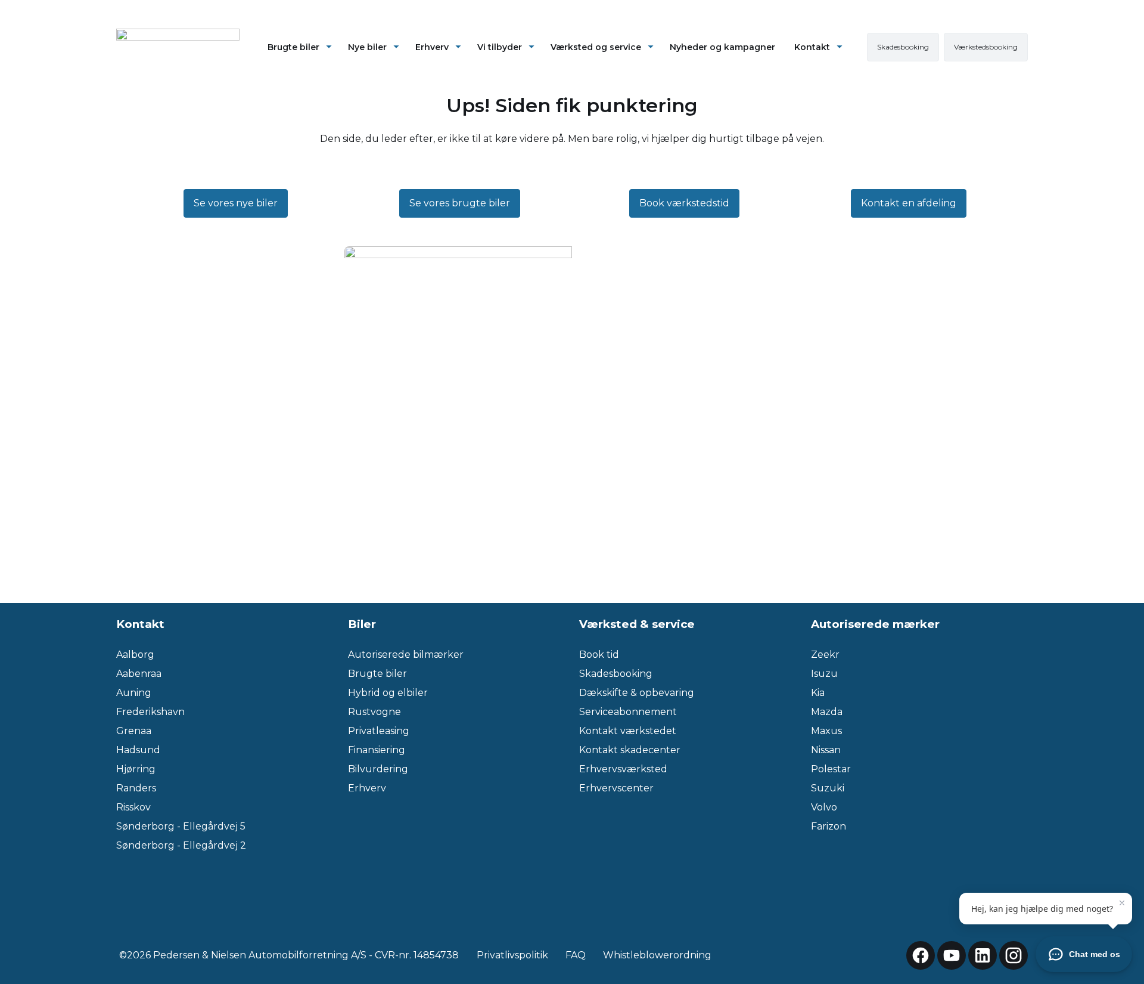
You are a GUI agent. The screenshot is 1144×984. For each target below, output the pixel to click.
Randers (136, 788)
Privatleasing (378, 731)
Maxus (826, 731)
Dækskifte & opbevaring (636, 692)
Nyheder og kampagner (722, 47)
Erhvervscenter (616, 788)
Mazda (827, 711)
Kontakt (812, 47)
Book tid (599, 654)
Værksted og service (596, 47)
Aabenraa (138, 673)
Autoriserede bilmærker (406, 654)
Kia (818, 692)
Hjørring (136, 769)
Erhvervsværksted (623, 769)
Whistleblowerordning (657, 955)
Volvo (824, 807)
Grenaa (133, 731)
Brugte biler (293, 47)
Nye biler (367, 47)
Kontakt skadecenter (629, 750)
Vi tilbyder (499, 47)
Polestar (831, 769)
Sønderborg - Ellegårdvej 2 (181, 845)
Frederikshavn (150, 711)
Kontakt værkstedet (627, 731)
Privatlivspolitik (512, 955)
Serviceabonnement (628, 711)
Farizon (828, 826)
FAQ (575, 955)
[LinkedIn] (982, 955)
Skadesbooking (615, 673)
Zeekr (825, 654)
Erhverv (432, 47)
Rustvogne (374, 711)
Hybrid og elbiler (388, 692)
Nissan (826, 750)
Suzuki (827, 788)
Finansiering (376, 750)
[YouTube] (951, 955)
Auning (133, 692)
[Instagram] (1013, 955)
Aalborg (135, 654)
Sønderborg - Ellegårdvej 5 (180, 826)
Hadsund (138, 750)
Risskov (133, 807)
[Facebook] (920, 955)
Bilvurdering (378, 769)
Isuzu (824, 673)
